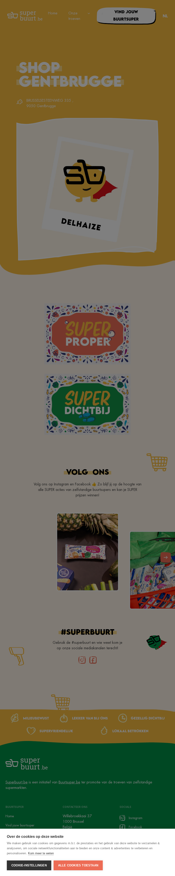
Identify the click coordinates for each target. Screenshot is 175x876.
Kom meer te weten (41, 853)
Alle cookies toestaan (78, 865)
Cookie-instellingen (29, 865)
